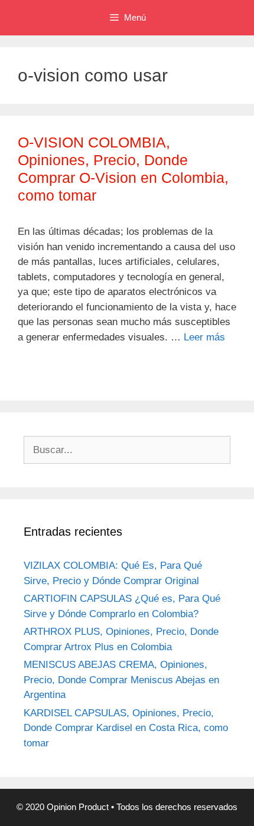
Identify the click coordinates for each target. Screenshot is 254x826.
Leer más (204, 337)
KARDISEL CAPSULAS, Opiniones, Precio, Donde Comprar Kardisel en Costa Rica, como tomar (126, 728)
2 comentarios (62, 373)
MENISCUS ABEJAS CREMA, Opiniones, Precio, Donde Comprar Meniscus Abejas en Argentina (121, 679)
